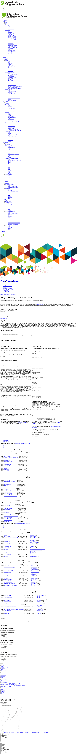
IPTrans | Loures (11, 76)
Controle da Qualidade (8, 490)
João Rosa (32, 535)
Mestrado (9, 64)
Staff (6, 122)
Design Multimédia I (8, 493)
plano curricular (40, 304)
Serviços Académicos (12, 51)
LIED (9, 168)
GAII (9, 149)
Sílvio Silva (33, 568)
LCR (9, 167)
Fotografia (6, 466)
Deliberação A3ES (4, 318)
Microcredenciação (11, 68)
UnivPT (4, 21)
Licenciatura (10, 63)
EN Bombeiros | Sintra (12, 77)
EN (3, 10)
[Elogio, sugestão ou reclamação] (3, 682)
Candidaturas (5, 20)
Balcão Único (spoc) (12, 110)
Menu (6, 22)
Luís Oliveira (32, 551)
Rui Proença (32, 552)
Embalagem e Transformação (9, 494)
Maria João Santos (33, 556)
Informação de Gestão (12, 38)
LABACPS (10, 165)
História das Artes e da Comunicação (11, 457)
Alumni (9, 141)
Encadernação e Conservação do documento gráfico (14, 609)
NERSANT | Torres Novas (13, 81)
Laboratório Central (9, 145)
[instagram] (4, 734)
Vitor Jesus (32, 541)
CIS (8, 163)
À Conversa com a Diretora (8, 289)
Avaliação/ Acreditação (7, 288)
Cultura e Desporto (9, 202)
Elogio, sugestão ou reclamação (23, 732)
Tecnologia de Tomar (12, 46)
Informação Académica (9, 89)
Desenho (5, 455)
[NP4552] (2, 687)
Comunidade (5, 101)
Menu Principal (3, 232)
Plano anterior (5, 440)
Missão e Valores (11, 29)
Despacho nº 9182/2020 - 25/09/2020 (22, 523)
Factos (16, 281)
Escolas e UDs (8, 40)
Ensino (4, 57)
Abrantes (9, 228)
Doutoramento (10, 65)
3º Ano (4, 447)
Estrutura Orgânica (35, 732)
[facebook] (1, 664)
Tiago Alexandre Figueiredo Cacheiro (37, 549)
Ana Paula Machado (40, 599)
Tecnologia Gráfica (7, 460)
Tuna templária (10, 205)
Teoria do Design (7, 486)
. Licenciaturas (13, 294)
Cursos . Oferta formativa (5, 294)
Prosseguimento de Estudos (8, 285)
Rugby (9, 209)
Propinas (9, 99)
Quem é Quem (45, 732)
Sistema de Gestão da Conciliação (14, 121)
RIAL (9, 198)
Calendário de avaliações (7, 286)
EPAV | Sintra (10, 78)
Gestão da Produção (7, 482)
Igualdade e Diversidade (12, 136)
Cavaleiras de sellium (12, 208)
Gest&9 (9, 173)
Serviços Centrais (11, 115)
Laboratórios (10, 55)
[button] (0, 754)
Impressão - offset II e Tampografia (10, 496)
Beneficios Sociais (11, 127)
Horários (4, 287)
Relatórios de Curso (6, 290)
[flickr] (11, 734)
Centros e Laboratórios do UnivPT (11, 158)
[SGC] (1, 689)
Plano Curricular (6, 441)
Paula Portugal (33, 553)
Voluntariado (10, 137)
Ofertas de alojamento (12, 217)
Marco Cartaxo (33, 554)
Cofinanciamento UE (12, 39)
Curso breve (10, 70)
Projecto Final (6, 521)
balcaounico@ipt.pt (22, 422)
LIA (8, 150)
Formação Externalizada (9, 72)
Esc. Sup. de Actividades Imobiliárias (15, 86)
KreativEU (7, 183)
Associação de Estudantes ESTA (14, 223)
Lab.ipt (9, 148)
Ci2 (8, 156)
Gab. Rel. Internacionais (12, 192)
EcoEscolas (10, 139)
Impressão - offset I (7, 484)
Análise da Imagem (7, 464)
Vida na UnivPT (6, 199)
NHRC (9, 171)
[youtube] (6, 734)
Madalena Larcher (33, 537)
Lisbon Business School (12, 87)
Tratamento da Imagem (8, 461)
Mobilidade (7, 188)
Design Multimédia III (8, 517)
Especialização (10, 71)
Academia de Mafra (11, 75)
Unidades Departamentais (12, 47)
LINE (9, 169)
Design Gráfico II (7, 480)
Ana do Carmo (33, 543)
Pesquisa (3, 231)
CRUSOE (10, 197)
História (6, 24)
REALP (6, 194)
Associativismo (8, 218)
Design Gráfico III (7, 492)
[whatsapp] (13, 734)
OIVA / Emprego (11, 140)
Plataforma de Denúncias (9, 732)
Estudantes (7, 104)
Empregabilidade (6, 291)
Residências (10, 216)
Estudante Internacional (9, 184)
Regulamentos (10, 94)
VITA (9, 172)
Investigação (5, 142)
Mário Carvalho (33, 536)
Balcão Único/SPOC (12, 100)
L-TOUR (9, 170)
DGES (39, 412)
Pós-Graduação (11, 67)
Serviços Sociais (11, 95)
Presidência (10, 34)
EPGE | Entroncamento (12, 79)
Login (4, 9)
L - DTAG (5, 283)
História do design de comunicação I (11, 537)
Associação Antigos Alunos (13, 224)
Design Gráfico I (7, 465)
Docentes (7, 112)
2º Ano (4, 446)
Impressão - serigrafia (8, 510)
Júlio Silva (33, 582)
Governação (7, 30)
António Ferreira (34, 569)
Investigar (9, 118)
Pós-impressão (6, 512)
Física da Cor (6, 468)
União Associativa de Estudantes (14, 222)
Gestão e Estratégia (7, 518)
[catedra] (2, 692)
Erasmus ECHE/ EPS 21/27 (13, 191)
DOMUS (9, 164)
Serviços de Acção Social (12, 54)
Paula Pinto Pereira (34, 542)
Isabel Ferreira (33, 539)
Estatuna (9, 206)
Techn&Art (10, 157)
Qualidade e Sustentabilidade (13, 134)
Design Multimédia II (8, 506)
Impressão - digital (7, 509)
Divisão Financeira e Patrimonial (14, 53)
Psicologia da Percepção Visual (10, 458)
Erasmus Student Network (13, 187)
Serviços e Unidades (9, 48)
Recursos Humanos (11, 52)
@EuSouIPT (7, 131)
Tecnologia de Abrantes (12, 45)
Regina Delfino (33, 540)
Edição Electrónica (7, 456)
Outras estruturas (8, 174)
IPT (1, 18)
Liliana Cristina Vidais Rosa (35, 550)
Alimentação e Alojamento (10, 211)
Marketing (6, 485)
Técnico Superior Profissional (13, 66)
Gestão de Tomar (11, 44)
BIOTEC (9, 161)
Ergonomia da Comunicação (9, 481)
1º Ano (4, 445)
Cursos (6, 60)
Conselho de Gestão (11, 35)
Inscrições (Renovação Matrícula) (14, 98)
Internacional (5, 179)
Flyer (2, 281)
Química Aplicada (7, 470)
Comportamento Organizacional (10, 514)
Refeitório (9, 214)
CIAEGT (9, 162)
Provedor (9, 107)
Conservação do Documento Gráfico (11, 516)
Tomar (9, 229)
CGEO (9, 155)
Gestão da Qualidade (8, 508)
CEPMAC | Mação (11, 80)
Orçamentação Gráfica (8, 520)
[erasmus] (2, 691)
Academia (10, 177)
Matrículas (10, 96)
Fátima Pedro (33, 574)
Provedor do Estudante (12, 37)
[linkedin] (8, 734)
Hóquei (9, 210)
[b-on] (1, 693)
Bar (8, 215)
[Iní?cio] (13, 6)
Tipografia (6, 556)
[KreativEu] (2, 690)
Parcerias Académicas (9, 82)
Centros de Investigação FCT (10, 151)
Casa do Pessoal (11, 119)
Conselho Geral (11, 33)
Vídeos (9, 281)
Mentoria (9, 135)
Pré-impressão (6, 469)
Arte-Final (6, 489)
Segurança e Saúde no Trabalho (14, 120)
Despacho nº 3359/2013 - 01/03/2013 (22, 443)
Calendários (10, 92)
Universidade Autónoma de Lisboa (14, 88)
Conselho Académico (12, 36)
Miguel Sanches (34, 573)
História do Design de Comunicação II (11, 570)
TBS (9, 178)
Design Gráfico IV (7, 505)
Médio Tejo (7, 225)
